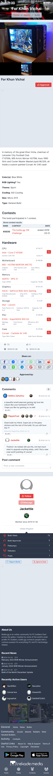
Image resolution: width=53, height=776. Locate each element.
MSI (4, 264)
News (22, 727)
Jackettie (26, 509)
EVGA (5, 319)
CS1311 (11, 305)
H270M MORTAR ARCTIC (20, 264)
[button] (4, 362)
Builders (36, 732)
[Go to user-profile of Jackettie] (26, 485)
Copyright (24, 747)
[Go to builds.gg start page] (8, 2)
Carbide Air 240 (19, 333)
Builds (27, 15)
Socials (20, 732)
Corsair (5, 333)
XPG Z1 (14, 278)
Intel (4, 252)
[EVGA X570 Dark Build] (17, 713)
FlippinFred (13, 416)
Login (48, 2)
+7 (35, 416)
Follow (27, 496)
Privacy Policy (12, 747)
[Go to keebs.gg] (32, 2)
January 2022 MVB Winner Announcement (19, 666)
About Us (22, 744)
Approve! (44, 84)
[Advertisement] (26, 595)
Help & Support (34, 744)
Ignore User (41, 562)
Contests (16, 739)
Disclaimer (35, 747)
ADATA (5, 278)
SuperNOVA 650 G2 (19, 319)
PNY (4, 305)
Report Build (14, 562)
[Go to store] (49, 252)
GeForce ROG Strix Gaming (23, 291)
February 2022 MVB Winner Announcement (20, 660)
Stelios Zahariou (16, 395)
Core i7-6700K (15, 252)
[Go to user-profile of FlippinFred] (5, 416)
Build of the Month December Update (17, 672)
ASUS (5, 291)
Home (16, 15)
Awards (28, 732)
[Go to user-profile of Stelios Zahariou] (5, 396)
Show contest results (12, 222)
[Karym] (37, 713)
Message (27, 502)
